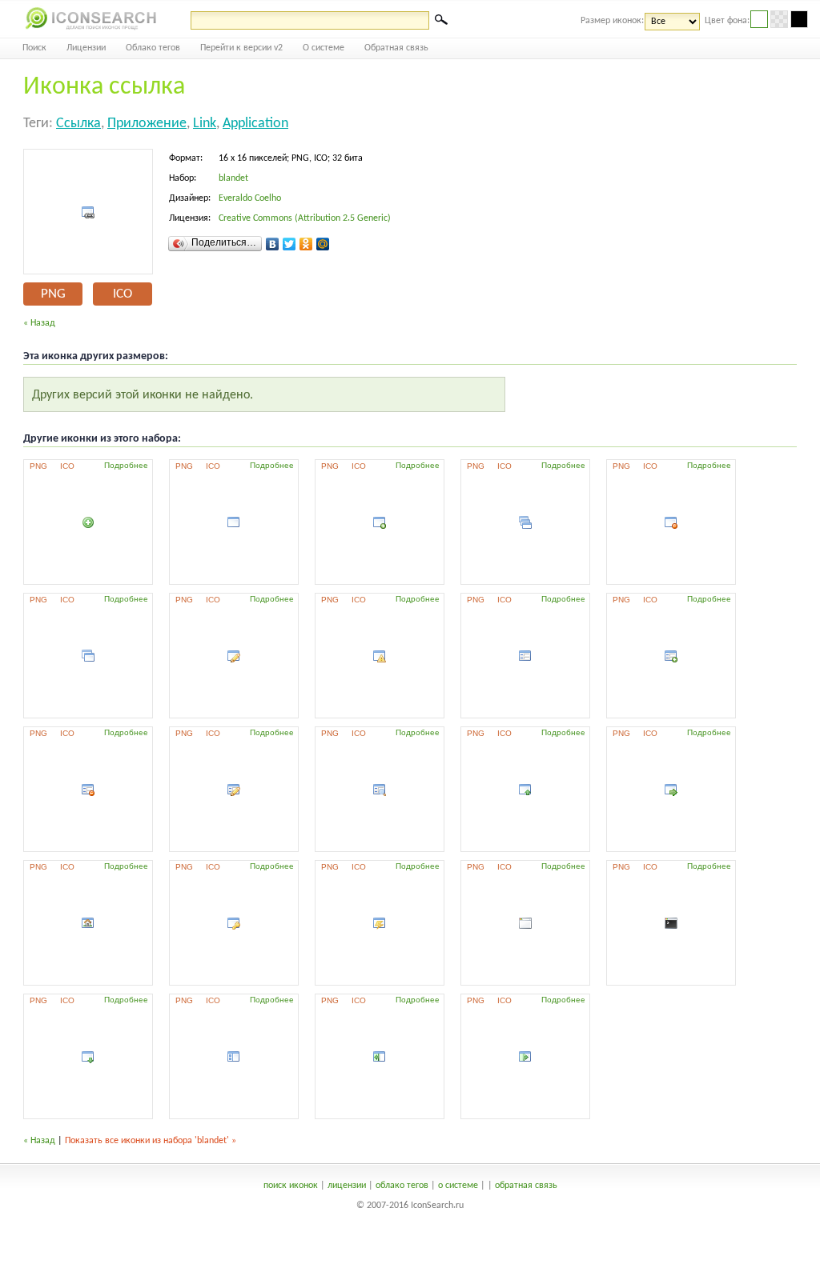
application (255, 123)
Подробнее (126, 465)
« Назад (39, 323)
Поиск (34, 48)
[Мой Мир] (323, 244)
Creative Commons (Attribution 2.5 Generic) (305, 218)
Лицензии (86, 48)
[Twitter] (289, 244)
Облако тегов (153, 48)
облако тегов (402, 1185)
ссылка (78, 123)
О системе (323, 48)
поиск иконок (290, 1185)
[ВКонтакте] (272, 244)
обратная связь (526, 1185)
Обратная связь (396, 48)
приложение (147, 123)
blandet (233, 178)
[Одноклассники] (306, 244)
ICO (122, 294)
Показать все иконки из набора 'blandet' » (150, 1141)
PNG (53, 294)
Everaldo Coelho (250, 198)
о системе (458, 1185)
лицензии (347, 1185)
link (204, 123)
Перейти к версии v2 (241, 48)
